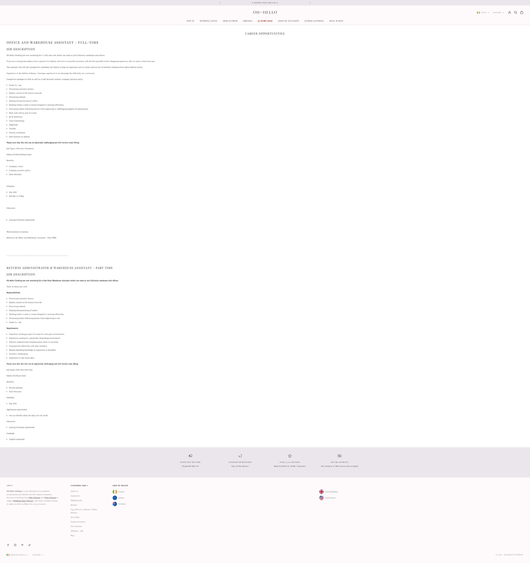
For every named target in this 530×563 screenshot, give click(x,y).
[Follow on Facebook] (8, 545)
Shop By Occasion (288, 21)
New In (190, 21)
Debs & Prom (230, 21)
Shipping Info (76, 500)
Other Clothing (314, 21)
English (497, 12)
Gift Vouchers (76, 526)
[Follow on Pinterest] (22, 545)
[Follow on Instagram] (15, 545)
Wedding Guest (209, 21)
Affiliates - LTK (77, 531)
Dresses (247, 21)
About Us (74, 491)
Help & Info (336, 21)
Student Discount (78, 522)
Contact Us (75, 496)
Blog (72, 535)
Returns (74, 505)
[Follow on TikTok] (29, 545)
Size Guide (75, 517)
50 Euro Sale (265, 21)
